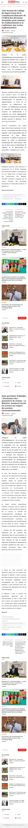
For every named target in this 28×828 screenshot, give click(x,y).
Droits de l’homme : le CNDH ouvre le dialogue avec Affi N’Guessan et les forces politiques (16, 371)
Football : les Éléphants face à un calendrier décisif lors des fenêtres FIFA (17, 353)
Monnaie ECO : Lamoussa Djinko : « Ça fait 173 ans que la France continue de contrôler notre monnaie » (14, 251)
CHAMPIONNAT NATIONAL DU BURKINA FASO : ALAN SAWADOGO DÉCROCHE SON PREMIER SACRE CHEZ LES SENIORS (14, 278)
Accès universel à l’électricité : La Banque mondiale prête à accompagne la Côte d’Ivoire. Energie (20, 214)
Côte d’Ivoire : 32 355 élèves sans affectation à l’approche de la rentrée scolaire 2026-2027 (17, 362)
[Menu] (2, 2)
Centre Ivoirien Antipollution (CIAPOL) (11, 619)
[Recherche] (26, 2)
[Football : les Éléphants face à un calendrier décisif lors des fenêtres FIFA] (5, 354)
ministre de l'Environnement (8, 627)
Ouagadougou (18, 198)
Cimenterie (4, 621)
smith (8, 30)
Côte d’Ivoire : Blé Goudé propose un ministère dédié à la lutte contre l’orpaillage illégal (12, 306)
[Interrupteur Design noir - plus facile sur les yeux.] (24, 2)
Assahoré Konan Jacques (7, 616)
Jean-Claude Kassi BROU (7, 198)
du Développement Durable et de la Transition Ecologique (12, 624)
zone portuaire (5, 629)
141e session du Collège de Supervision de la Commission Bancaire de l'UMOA (12, 195)
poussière (19, 627)
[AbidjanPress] (14, 2)
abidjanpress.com (8, 825)
